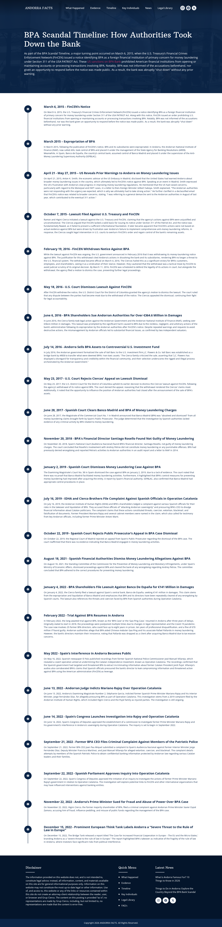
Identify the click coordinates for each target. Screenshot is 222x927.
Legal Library (165, 8)
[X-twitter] (194, 8)
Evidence (95, 8)
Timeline (111, 8)
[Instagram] (182, 8)
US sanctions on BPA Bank (104, 61)
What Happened (75, 8)
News (148, 8)
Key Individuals (130, 8)
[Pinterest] (188, 8)
